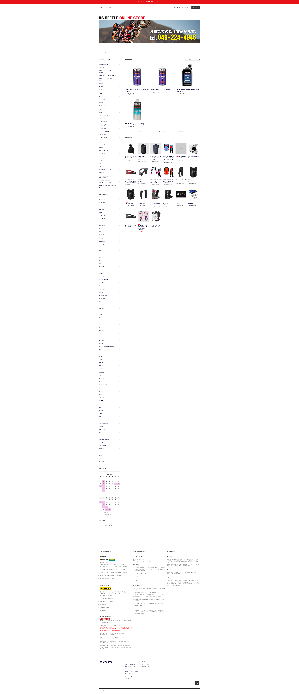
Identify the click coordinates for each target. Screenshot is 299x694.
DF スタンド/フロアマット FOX (181, 202)
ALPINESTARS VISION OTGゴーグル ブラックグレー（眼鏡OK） (130, 225)
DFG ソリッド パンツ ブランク (181, 180)
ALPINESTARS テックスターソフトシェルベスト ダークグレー (155, 158)
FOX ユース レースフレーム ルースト (130, 202)
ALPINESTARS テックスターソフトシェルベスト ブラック (143, 158)
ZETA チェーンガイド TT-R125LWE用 (193, 202)
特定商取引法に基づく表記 (131, 671)
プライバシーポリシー (130, 673)
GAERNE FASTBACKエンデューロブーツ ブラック (168, 203)
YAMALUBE (106, 52)
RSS (126, 678)
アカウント (187, 7)
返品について (128, 669)
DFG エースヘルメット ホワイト (193, 157)
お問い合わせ (177, 7)
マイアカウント (146, 661)
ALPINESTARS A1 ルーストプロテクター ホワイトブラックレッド (155, 225)
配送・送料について (130, 666)
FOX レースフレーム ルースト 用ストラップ (181, 157)
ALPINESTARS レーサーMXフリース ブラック (130, 157)
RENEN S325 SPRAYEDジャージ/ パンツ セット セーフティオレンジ (168, 181)
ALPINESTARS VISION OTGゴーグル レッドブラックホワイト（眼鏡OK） (130, 181)
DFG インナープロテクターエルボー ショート (143, 202)
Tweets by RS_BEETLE (109, 525)
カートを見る (145, 664)
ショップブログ (129, 676)
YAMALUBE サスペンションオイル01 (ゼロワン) (137, 90)
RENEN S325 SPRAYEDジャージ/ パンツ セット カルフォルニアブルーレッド (168, 158)
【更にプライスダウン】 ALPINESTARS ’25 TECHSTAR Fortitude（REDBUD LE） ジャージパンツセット (143, 226)
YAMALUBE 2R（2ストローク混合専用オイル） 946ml (187, 90)
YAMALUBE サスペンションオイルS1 (161, 89)
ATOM (129, 678)
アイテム (196, 7)
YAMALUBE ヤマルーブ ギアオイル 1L (136, 124)
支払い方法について (130, 664)
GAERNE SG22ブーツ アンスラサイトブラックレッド (155, 203)
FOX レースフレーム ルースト (193, 180)
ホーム (100, 52)
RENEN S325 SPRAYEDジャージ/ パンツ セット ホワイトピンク (155, 181)
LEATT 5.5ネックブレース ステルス (143, 180)
